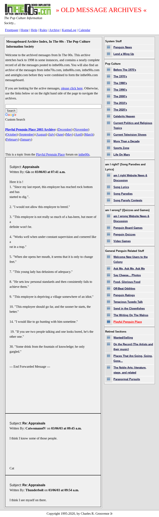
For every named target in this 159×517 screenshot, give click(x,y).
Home (24, 30)
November (81, 129)
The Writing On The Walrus (130, 315)
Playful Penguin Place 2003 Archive (30, 129)
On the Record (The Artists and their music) (133, 347)
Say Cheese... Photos (127, 275)
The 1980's (120, 83)
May (69, 134)
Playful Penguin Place (50, 154)
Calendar (84, 30)
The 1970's (120, 76)
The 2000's (120, 96)
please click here (72, 88)
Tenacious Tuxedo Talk (128, 301)
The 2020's (120, 109)
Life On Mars (121, 154)
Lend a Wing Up (123, 54)
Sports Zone (121, 148)
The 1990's (120, 89)
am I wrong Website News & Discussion (131, 219)
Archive (54, 30)
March (89, 134)
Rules (43, 30)
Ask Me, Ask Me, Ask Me (129, 268)
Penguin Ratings (124, 295)
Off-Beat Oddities (124, 288)
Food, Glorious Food (126, 281)
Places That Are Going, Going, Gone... (133, 358)
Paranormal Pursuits (126, 379)
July (51, 134)
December (64, 129)
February (12, 139)
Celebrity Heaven (124, 116)
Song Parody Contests (127, 200)
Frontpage (11, 30)
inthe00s (83, 154)
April (78, 134)
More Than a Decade (126, 141)
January (26, 139)
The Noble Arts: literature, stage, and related (129, 370)
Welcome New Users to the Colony (130, 259)
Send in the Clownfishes (129, 308)
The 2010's (120, 103)
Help (34, 30)
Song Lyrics (121, 187)
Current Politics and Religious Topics (132, 125)
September (27, 134)
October (11, 134)
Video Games (122, 241)
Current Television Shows (129, 134)
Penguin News (122, 47)
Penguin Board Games (127, 227)
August (41, 134)
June (60, 134)
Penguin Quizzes (124, 234)
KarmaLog (69, 30)
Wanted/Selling (123, 337)
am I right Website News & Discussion (130, 178)
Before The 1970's (124, 69)
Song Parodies (122, 193)
